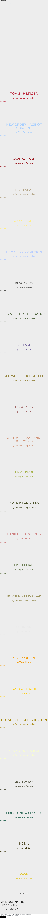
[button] (24, 76)
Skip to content (3, 0)
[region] (24, 46)
